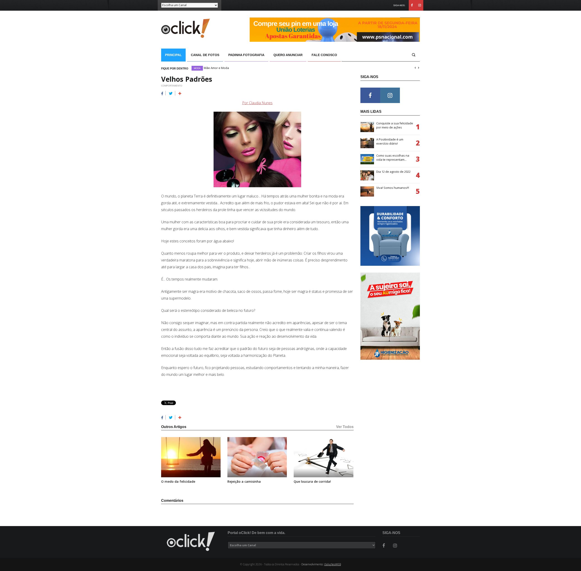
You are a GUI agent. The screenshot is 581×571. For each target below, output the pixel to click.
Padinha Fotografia (246, 55)
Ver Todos (345, 427)
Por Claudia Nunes (257, 102)
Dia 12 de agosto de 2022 (393, 172)
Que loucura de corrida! (312, 482)
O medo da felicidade (178, 482)
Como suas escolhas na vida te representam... (392, 157)
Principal (173, 55)
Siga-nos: (399, 5)
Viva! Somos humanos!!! (392, 188)
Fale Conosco (324, 55)
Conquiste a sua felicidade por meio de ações (394, 125)
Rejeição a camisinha (244, 482)
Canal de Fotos (205, 55)
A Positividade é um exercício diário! (389, 141)
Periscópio (201, 68)
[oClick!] (191, 541)
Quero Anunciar (288, 55)
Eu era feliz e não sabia (228, 68)
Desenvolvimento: (321, 564)
